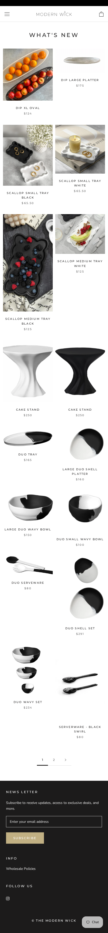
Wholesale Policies (21, 868)
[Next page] (65, 760)
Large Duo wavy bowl (28, 529)
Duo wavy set (28, 702)
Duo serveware (28, 583)
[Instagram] (8, 898)
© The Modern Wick (54, 920)
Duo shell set (80, 628)
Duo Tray (27, 454)
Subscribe (25, 838)
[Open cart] (101, 14)
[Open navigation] (7, 14)
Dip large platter (80, 80)
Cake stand (28, 409)
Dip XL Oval (28, 108)
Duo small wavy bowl (80, 539)
